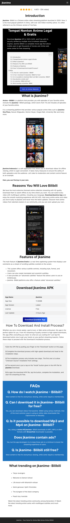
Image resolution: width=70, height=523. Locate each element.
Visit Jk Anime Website (30, 89)
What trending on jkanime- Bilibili (22, 83)
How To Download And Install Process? (25, 68)
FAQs (11, 70)
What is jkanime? (18, 61)
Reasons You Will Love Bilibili (22, 64)
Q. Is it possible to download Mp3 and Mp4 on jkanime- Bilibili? (31, 77)
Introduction (17, 57)
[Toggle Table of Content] (49, 54)
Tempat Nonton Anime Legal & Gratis (25, 59)
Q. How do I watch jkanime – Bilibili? (22, 72)
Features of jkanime (19, 66)
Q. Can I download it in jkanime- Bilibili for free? (26, 75)
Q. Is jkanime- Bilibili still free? (21, 81)
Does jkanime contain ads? (21, 79)
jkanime (6, 2)
